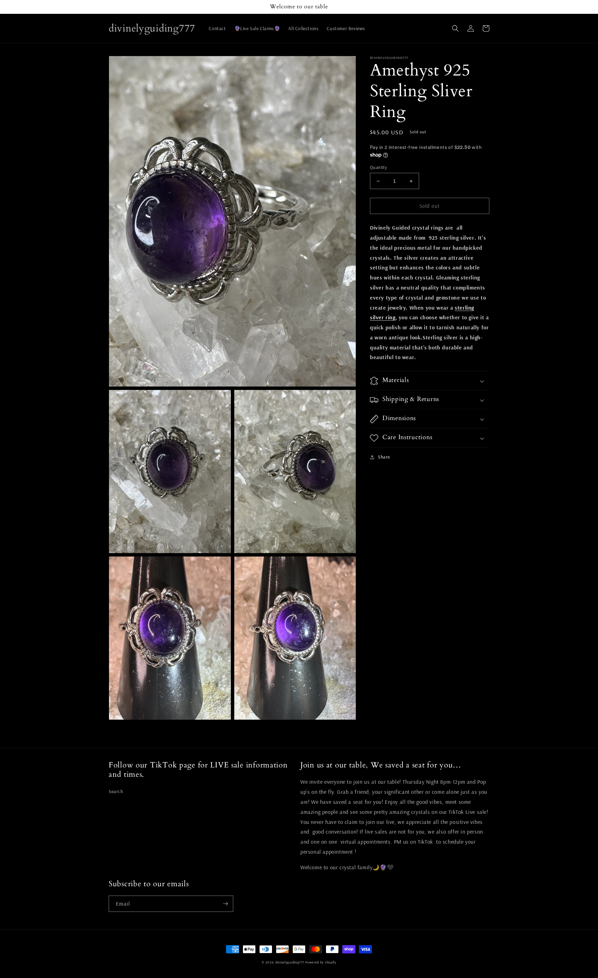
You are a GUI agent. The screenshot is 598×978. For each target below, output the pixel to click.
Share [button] (384, 457)
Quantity (378, 167)
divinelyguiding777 (289, 962)
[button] (455, 28)
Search (116, 791)
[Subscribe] (225, 904)
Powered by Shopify (320, 962)
